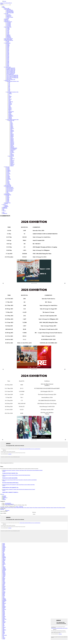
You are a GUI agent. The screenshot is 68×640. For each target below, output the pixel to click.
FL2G (11, 153)
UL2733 (7, 201)
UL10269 (7, 27)
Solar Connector (7, 20)
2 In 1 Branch (8, 22)
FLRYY (11, 157)
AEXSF (9, 107)
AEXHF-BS (10, 115)
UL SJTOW (8, 178)
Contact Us (4, 210)
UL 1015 (7, 31)
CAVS (9, 110)
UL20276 (7, 197)
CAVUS (9, 113)
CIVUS (9, 100)
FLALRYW (12, 152)
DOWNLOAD (4, 208)
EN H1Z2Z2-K (8, 15)
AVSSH (9, 102)
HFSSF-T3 (10, 109)
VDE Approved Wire (7, 185)
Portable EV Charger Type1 (10, 68)
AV (8, 94)
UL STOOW (8, 184)
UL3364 (7, 62)
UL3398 (7, 57)
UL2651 (7, 42)
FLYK (11, 124)
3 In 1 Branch (8, 23)
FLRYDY (12, 150)
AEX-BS (9, 114)
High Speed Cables (7, 202)
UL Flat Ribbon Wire (7, 194)
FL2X (11, 129)
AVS (9, 98)
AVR (7, 192)
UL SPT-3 (8, 169)
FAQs (3, 209)
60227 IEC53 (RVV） (10, 189)
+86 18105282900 (8, 503)
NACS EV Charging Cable (10, 79)
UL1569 (7, 53)
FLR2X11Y (12, 162)
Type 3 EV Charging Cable (10, 72)
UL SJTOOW (8, 179)
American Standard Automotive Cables (12, 81)
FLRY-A (11, 126)
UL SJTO (7, 175)
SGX (9, 90)
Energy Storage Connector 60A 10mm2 (17, 507)
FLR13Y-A (12, 141)
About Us (3, 204)
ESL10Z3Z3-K (8, 37)
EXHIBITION (4, 207)
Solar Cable (6, 13)
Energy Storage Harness (8, 39)
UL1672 (7, 63)
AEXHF (9, 92)
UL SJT (7, 174)
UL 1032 (7, 34)
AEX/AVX (10, 103)
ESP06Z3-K (8, 35)
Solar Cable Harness (7, 9)
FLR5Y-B (12, 134)
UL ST (7, 180)
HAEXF (9, 108)
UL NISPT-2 (8, 171)
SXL (9, 85)
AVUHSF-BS (10, 101)
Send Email (2, 509)
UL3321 (7, 55)
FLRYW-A (12, 128)
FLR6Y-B (12, 136)
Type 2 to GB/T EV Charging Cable (12, 76)
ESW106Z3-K (8, 36)
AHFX (9, 106)
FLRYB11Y (12, 160)
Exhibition (6, 205)
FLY (11, 121)
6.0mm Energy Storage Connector (51, 507)
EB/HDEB (10, 112)
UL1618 (7, 60)
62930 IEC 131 (8, 16)
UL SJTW (8, 177)
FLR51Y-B (12, 146)
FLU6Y (11, 137)
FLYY (11, 122)
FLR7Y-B (12, 139)
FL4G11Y (12, 161)
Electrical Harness (7, 193)
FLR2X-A (12, 154)
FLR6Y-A (12, 135)
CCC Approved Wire (7, 186)
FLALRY (11, 151)
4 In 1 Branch (8, 24)
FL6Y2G (11, 163)
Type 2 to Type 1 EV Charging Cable (12, 77)
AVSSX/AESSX (11, 111)
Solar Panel (6, 19)
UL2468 (7, 41)
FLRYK (11, 125)
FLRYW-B (12, 131)
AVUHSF (10, 99)
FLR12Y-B (12, 143)
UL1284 (7, 50)
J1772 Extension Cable (10, 74)
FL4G (11, 132)
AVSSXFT (10, 93)
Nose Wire (6, 203)
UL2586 (7, 200)
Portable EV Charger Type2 (10, 69)
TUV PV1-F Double (9, 17)
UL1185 (7, 49)
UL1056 (7, 47)
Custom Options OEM (9, 12)
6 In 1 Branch (8, 26)
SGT (9, 87)
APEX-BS (10, 117)
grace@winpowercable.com (9, 504)
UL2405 (7, 199)
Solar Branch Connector (8, 21)
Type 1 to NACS (9, 78)
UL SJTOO (8, 176)
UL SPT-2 (8, 168)
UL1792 (7, 66)
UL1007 (7, 30)
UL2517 (7, 196)
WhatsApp (7, 510)
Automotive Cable (7, 80)
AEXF (9, 105)
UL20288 (7, 45)
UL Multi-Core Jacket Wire (8, 40)
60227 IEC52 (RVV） (10, 190)
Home (3, 6)
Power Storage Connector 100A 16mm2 (39, 507)
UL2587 (7, 65)
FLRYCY (12, 165)
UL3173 (7, 64)
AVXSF (9, 97)
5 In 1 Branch (8, 25)
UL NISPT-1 (8, 170)
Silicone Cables (6, 8)
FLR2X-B (12, 155)
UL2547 (7, 198)
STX (9, 88)
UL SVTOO (8, 173)
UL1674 (7, 48)
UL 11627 (8, 29)
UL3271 (7, 51)
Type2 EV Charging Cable (10, 71)
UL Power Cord (6, 166)
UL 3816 (7, 32)
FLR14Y (11, 145)
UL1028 (7, 46)
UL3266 (7, 44)
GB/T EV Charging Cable (10, 73)
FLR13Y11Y (12, 158)
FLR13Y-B (12, 144)
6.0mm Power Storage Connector (5, 507)
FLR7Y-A (12, 138)
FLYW (11, 123)
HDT (9, 86)
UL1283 (7, 54)
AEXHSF (10, 96)
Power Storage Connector (61, 507)
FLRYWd (12, 130)
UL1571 (7, 59)
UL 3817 (7, 33)
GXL (9, 84)
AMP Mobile (21, 506)
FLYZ (11, 159)
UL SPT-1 (8, 167)
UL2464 (7, 195)
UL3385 (7, 52)
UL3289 (7, 61)
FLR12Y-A (12, 142)
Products (3, 7)
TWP (9, 82)
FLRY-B (11, 127)
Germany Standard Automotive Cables (12, 119)
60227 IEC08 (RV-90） (10, 188)
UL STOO (8, 181)
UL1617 (7, 58)
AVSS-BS (10, 116)
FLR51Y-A (12, 147)
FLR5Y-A (12, 133)
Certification (6, 206)
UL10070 (7, 43)
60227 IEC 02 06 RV (9, 187)
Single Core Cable (11, 120)
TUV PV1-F (8, 14)
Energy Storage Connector (8, 38)
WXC (9, 89)
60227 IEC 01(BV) (9, 191)
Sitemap (17, 506)
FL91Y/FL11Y (12, 149)
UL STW (7, 182)
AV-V (9, 95)
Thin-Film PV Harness (10, 11)
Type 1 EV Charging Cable (10, 70)
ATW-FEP (10, 104)
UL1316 (7, 56)
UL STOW (8, 183)
